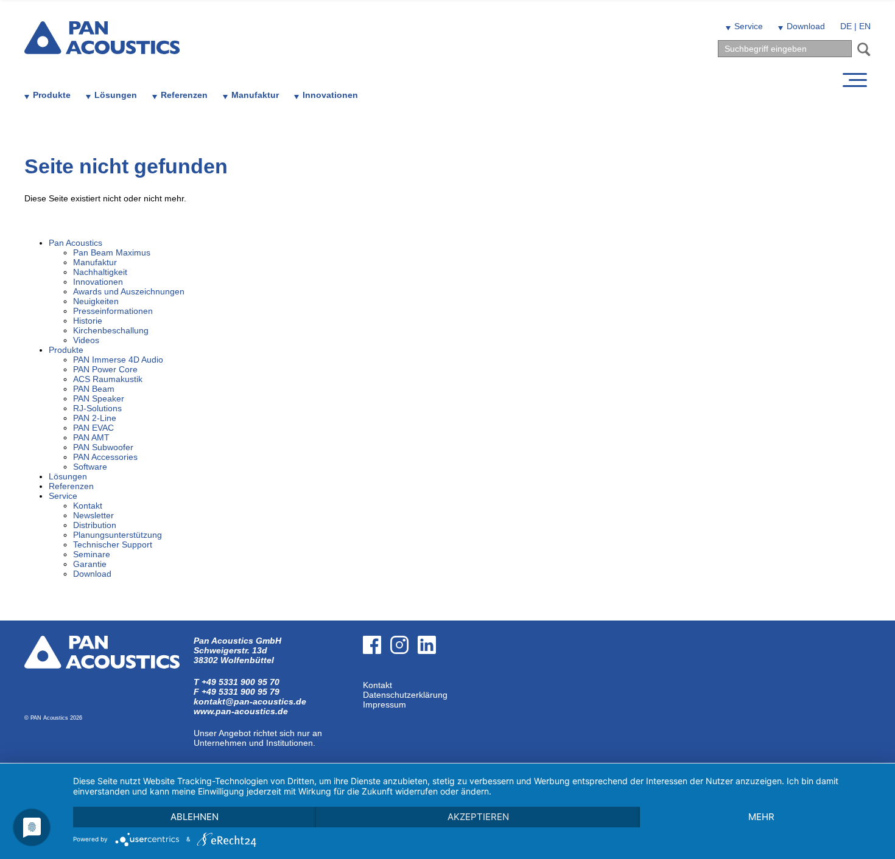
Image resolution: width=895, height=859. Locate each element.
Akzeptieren (478, 816)
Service (748, 26)
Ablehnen (194, 816)
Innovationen (330, 95)
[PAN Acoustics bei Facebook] (376, 675)
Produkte (52, 95)
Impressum (384, 704)
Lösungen (115, 95)
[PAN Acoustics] (102, 46)
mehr (761, 816)
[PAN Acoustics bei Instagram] (404, 675)
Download (806, 26)
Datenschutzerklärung (405, 695)
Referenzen (184, 95)
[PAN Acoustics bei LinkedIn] (431, 675)
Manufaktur (255, 95)
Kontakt (377, 685)
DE (846, 26)
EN (865, 26)
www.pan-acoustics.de (241, 711)
